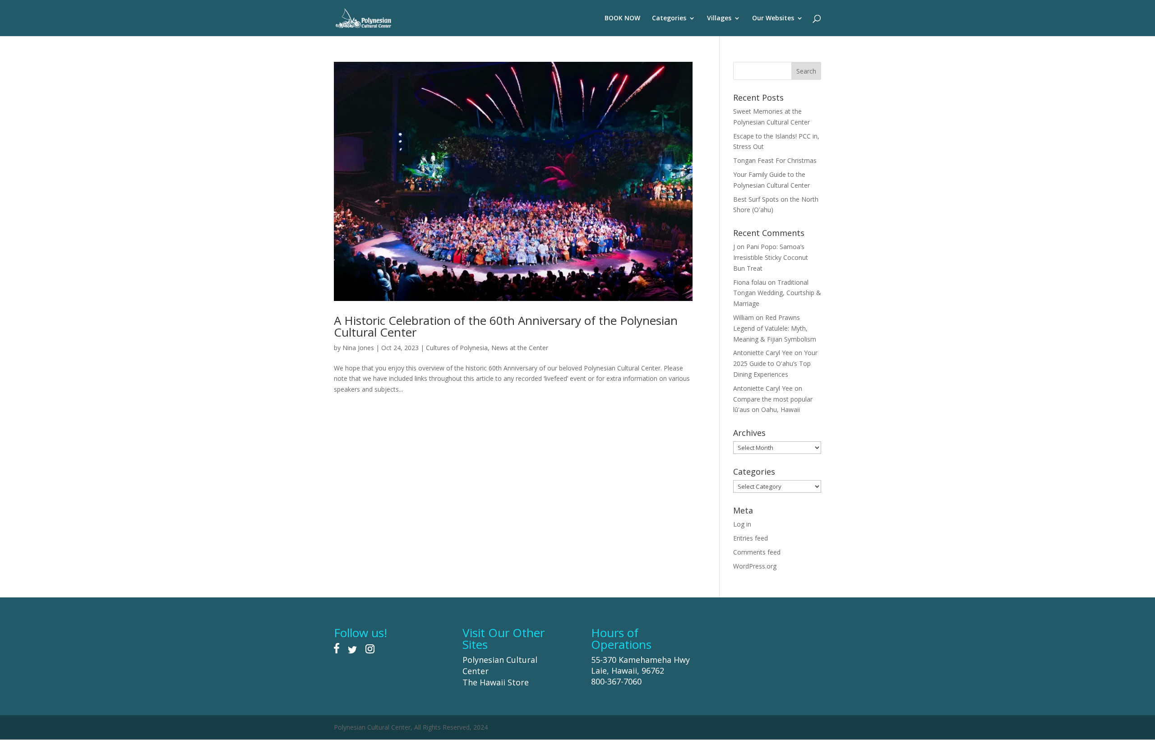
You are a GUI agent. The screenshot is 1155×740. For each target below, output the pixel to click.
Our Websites (773, 18)
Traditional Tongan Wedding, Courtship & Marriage (777, 293)
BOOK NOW (622, 18)
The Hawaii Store (495, 682)
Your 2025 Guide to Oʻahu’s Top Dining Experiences (775, 363)
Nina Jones (358, 347)
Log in (742, 524)
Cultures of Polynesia (457, 347)
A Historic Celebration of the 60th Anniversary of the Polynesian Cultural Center (506, 326)
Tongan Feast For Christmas (775, 160)
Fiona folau (749, 282)
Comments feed (757, 552)
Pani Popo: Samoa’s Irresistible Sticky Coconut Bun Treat (770, 257)
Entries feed (750, 538)
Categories (669, 18)
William (743, 317)
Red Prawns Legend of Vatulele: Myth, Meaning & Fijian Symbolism (774, 328)
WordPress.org (754, 566)
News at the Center (519, 347)
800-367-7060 (616, 681)
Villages (719, 18)
